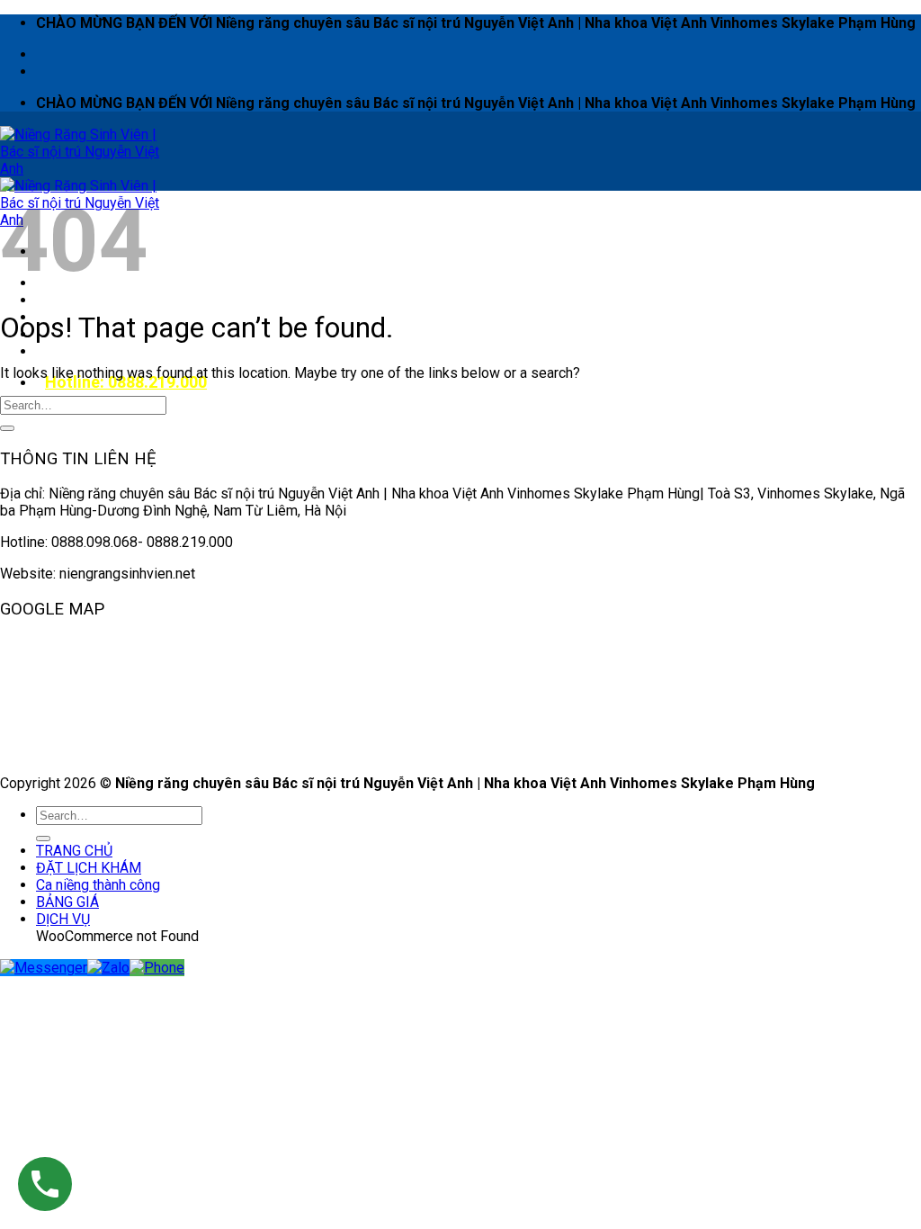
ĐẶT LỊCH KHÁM (97, 300)
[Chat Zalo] (108, 967)
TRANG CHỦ (74, 850)
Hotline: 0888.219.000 (126, 381)
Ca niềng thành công (98, 884)
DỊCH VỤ (72, 351)
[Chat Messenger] (43, 967)
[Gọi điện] (157, 967)
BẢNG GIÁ (67, 902)
